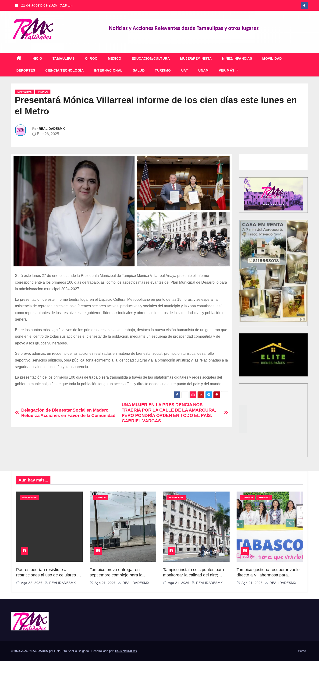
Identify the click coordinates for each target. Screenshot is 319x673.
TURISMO (163, 70)
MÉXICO (114, 58)
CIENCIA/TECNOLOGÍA (64, 70)
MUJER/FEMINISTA (196, 58)
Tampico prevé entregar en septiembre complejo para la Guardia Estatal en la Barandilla (119, 575)
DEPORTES (25, 70)
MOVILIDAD (272, 58)
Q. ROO (91, 58)
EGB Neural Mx (126, 651)
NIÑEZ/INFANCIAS (237, 58)
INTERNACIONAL (108, 70)
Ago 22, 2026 (32, 583)
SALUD (139, 70)
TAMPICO (43, 91)
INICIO (37, 58)
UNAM (203, 70)
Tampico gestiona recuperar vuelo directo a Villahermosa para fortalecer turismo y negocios (268, 575)
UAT (184, 70)
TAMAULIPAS (64, 58)
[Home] (18, 59)
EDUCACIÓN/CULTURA (151, 58)
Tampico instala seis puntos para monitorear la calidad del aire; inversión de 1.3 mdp (193, 575)
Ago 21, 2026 (106, 583)
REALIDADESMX (52, 128)
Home (302, 651)
